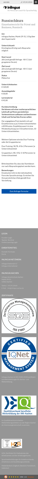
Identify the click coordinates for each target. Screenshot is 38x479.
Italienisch (5, 468)
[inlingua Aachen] (12, 7)
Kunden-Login (7, 238)
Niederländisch (7, 466)
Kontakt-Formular (8, 252)
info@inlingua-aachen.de (15, 288)
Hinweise (30, 477)
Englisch (16, 466)
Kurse (4, 254)
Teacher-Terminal (8, 240)
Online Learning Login (10, 242)
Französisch (31, 466)
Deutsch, (23, 466)
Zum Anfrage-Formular (19, 191)
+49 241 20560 (27, 2)
